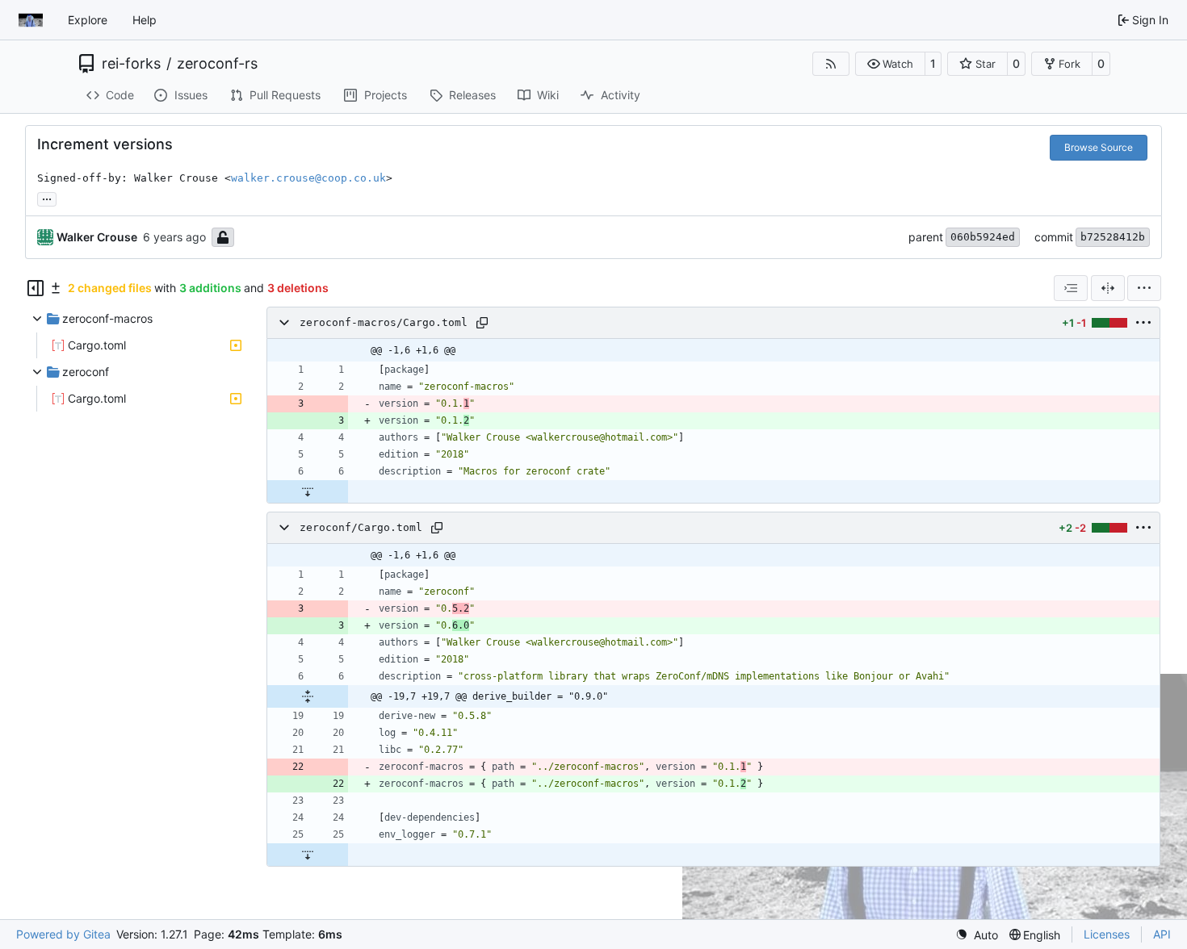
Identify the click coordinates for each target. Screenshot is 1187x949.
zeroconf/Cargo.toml (361, 527)
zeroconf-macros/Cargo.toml (384, 322)
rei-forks (131, 64)
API (1162, 934)
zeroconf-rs (217, 64)
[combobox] (1071, 288)
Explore (87, 20)
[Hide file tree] (35, 288)
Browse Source (1098, 147)
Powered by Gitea (63, 934)
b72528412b (1112, 237)
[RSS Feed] (830, 64)
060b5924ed (982, 237)
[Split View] (1108, 288)
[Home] (30, 20)
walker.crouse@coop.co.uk (308, 178)
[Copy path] (482, 322)
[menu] (1144, 288)
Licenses (1107, 934)
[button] (890, 64)
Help (144, 20)
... (47, 197)
